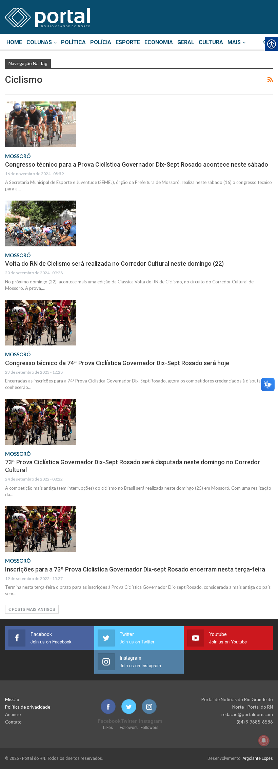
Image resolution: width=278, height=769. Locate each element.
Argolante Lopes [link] (257, 758)
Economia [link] (158, 42)
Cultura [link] (211, 42)
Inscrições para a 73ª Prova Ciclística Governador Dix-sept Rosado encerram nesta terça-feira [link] (135, 569)
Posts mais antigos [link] (33, 609)
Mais (234, 42)
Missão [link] (12, 699)
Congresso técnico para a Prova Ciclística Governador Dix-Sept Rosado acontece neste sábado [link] (136, 164)
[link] (47, 16)
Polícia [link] (100, 42)
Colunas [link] (39, 42)
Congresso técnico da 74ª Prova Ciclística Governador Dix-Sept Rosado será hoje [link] (117, 363)
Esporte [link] (128, 42)
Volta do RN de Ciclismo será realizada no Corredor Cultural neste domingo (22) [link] (114, 263)
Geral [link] (185, 42)
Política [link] (73, 42)
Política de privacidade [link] (27, 707)
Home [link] (14, 42)
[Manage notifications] (263, 740)
